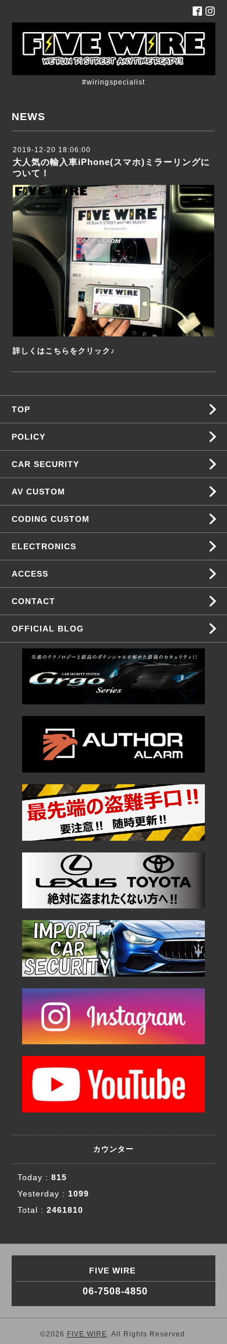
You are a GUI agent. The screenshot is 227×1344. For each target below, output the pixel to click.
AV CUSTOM (38, 491)
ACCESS (30, 573)
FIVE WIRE (87, 1334)
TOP (21, 409)
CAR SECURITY (45, 464)
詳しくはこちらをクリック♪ (64, 350)
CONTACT (33, 601)
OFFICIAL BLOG (48, 628)
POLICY (28, 436)
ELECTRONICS (44, 546)
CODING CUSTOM (51, 519)
